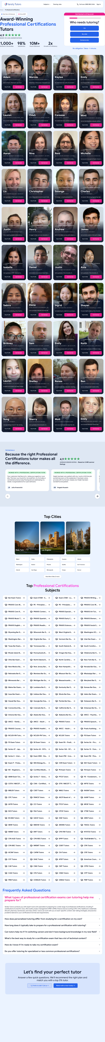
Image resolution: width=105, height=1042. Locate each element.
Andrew (59, 229)
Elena (32, 305)
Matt (57, 419)
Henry (32, 229)
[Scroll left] (7, 496)
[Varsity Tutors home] (12, 4)
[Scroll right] (97, 496)
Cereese (60, 115)
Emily (84, 77)
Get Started (18, 87)
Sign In (99, 4)
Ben (83, 381)
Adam (6, 77)
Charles (85, 191)
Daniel (33, 267)
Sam (31, 343)
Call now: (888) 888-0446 (87, 4)
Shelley (33, 381)
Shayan (85, 305)
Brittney (8, 343)
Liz (4, 191)
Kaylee (59, 77)
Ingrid (58, 305)
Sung (6, 419)
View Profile (7, 87)
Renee (58, 381)
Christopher (36, 191)
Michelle (86, 153)
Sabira (7, 305)
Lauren (7, 115)
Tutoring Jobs (57, 4)
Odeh (32, 115)
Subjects (46, 4)
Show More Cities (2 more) (52, 576)
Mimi (83, 115)
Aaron (6, 153)
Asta (83, 267)
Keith (84, 343)
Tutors (1, 10)
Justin (6, 229)
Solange (59, 191)
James (84, 229)
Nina (31, 153)
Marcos (33, 77)
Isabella (7, 267)
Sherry (33, 419)
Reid (57, 153)
